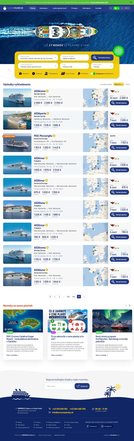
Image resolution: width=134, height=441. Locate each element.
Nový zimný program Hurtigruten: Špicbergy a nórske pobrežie (112, 339)
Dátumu (118, 84)
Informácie (86, 8)
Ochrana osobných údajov (44, 435)
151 (79, 296)
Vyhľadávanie (110, 8)
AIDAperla (40, 113)
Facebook (93, 426)
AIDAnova (40, 91)
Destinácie (44, 8)
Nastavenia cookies (59, 435)
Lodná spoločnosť (26, 65)
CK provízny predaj (72, 422)
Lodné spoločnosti (59, 8)
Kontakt (98, 8)
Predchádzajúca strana (50, 296)
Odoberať (84, 386)
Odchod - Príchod (68, 56)
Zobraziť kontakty (116, 8)
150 (73, 296)
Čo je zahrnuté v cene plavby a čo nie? (67, 337)
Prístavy (74, 8)
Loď (64, 65)
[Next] (129, 305)
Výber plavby (52, 425)
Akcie (37, 425)
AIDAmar (39, 158)
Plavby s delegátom (54, 422)
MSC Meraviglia (43, 135)
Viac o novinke (11, 355)
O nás (68, 425)
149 (68, 296)
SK (128, 8)
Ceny (128, 84)
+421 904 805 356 (78, 409)
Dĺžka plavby (97, 65)
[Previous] (126, 305)
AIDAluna (39, 202)
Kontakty (69, 427)
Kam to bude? (25, 56)
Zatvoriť (131, 2)
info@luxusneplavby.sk (62, 412)
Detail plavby (121, 103)
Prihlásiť (122, 8)
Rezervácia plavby (54, 427)
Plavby (32, 8)
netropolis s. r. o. (114, 435)
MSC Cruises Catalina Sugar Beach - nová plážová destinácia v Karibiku (22, 339)
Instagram (108, 426)
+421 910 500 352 (60, 409)
